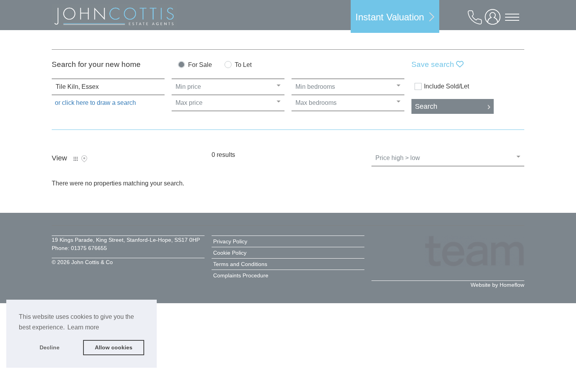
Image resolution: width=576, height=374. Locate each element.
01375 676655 (89, 248)
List (75, 158)
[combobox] (108, 87)
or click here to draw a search (95, 102)
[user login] (494, 20)
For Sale (200, 65)
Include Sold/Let (446, 86)
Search (426, 106)
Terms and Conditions (240, 264)
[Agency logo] (114, 17)
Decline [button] (50, 347)
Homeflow (512, 285)
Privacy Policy (230, 241)
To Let (243, 65)
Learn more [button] (83, 327)
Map (84, 158)
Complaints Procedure (240, 275)
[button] (395, 16)
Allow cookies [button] (113, 347)
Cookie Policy (229, 253)
